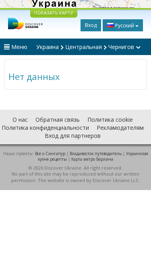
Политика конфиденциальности (45, 127)
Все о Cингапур (50, 153)
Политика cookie (110, 119)
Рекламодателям (120, 127)
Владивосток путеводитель (96, 153)
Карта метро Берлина (92, 159)
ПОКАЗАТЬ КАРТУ (53, 13)
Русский (124, 25)
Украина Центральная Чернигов (86, 47)
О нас (20, 119)
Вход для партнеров (73, 135)
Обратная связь (57, 119)
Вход (91, 25)
